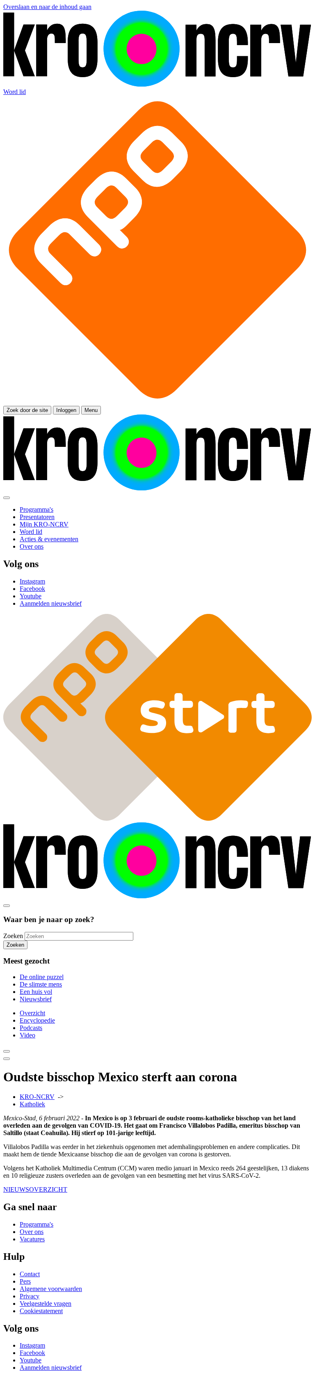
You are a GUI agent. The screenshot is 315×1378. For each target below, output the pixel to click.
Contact (30, 1273)
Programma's (36, 1224)
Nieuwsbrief (36, 999)
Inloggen (66, 410)
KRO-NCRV (37, 1096)
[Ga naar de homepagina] (157, 84)
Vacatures (32, 1239)
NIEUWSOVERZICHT (35, 1189)
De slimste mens (41, 984)
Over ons (31, 1231)
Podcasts (31, 1027)
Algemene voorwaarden (51, 1288)
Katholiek (32, 1104)
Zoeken (13, 935)
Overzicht (32, 1012)
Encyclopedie (37, 1020)
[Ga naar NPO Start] (157, 818)
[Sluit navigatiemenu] (6, 498)
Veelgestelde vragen (45, 1303)
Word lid (14, 91)
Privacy (29, 1296)
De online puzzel (42, 976)
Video (27, 1035)
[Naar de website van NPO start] (157, 401)
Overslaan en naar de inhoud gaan (47, 6)
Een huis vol (36, 991)
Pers (25, 1281)
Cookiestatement (41, 1310)
